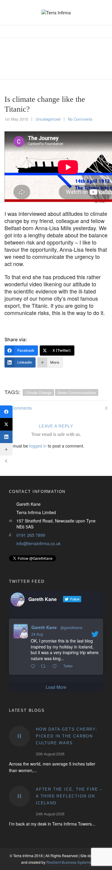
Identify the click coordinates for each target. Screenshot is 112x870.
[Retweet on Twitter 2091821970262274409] (44, 666)
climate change (38, 392)
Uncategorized (48, 119)
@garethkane (71, 627)
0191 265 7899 (30, 535)
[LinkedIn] (6, 437)
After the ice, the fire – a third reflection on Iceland (69, 796)
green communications (76, 392)
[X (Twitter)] (6, 424)
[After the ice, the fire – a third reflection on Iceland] (19, 796)
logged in (38, 446)
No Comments (80, 119)
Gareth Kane (44, 627)
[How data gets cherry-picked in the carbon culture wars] (19, 736)
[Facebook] (6, 411)
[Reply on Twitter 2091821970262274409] (34, 666)
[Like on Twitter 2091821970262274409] (56, 666)
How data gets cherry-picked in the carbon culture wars (66, 736)
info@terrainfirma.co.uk (38, 543)
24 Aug (37, 634)
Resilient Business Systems (68, 862)
